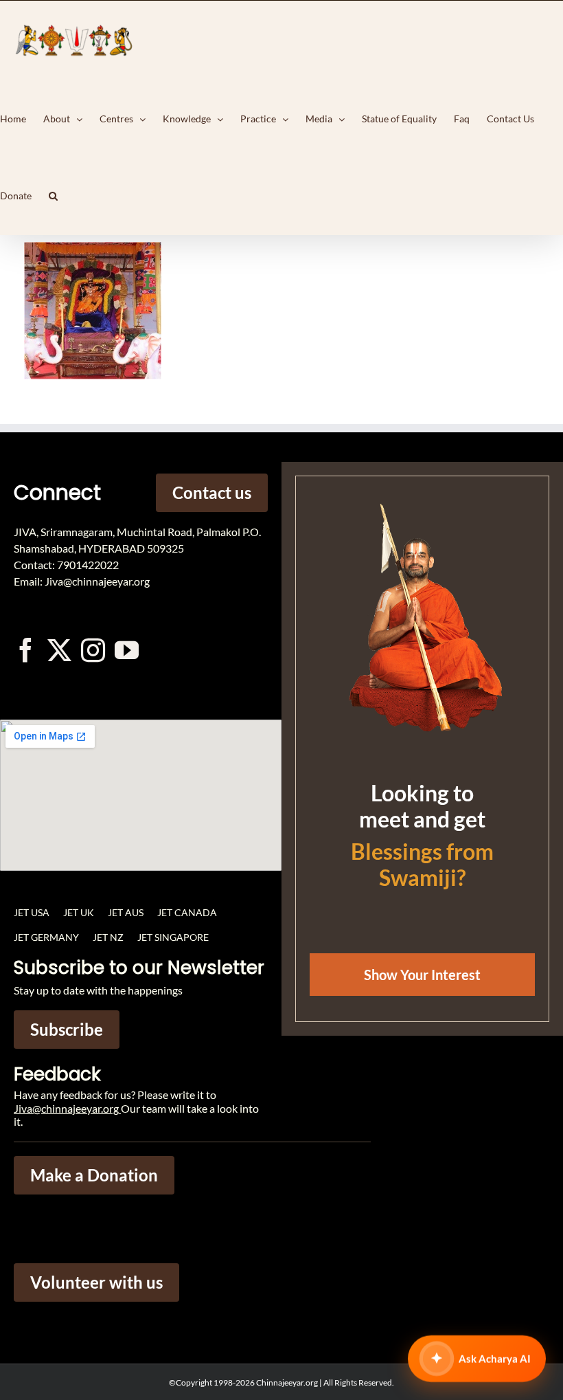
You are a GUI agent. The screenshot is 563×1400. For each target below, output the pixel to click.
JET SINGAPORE (173, 937)
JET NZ (108, 937)
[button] (53, 195)
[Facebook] (26, 650)
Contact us (211, 492)
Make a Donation (94, 1175)
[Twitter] (59, 650)
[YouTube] (127, 650)
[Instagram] (93, 650)
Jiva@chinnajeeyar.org (66, 1108)
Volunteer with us (96, 1282)
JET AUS (125, 912)
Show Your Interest (422, 974)
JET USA (31, 912)
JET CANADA (187, 912)
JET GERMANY (46, 937)
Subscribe (66, 1029)
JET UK (78, 912)
